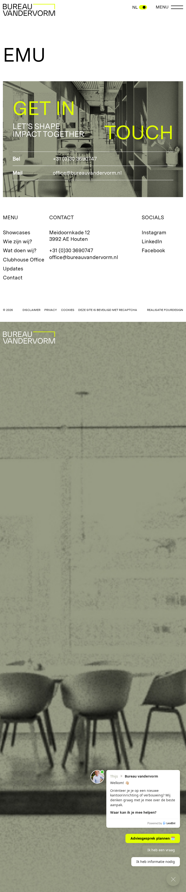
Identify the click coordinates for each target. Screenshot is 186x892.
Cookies (67, 310)
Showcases (16, 232)
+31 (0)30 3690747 (75, 159)
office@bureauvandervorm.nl (87, 173)
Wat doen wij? (20, 250)
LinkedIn (152, 241)
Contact (13, 278)
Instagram (154, 232)
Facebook (153, 250)
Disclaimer (31, 310)
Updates (13, 269)
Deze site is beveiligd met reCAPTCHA (107, 310)
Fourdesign (173, 310)
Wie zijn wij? (17, 241)
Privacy (50, 310)
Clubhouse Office (23, 260)
